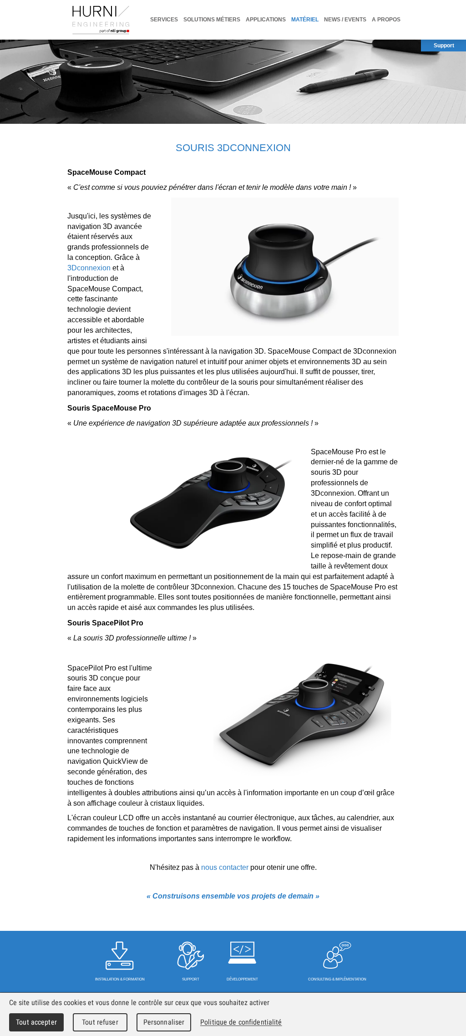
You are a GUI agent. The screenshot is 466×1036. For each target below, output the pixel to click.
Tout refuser (100, 1022)
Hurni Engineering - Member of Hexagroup (100, 20)
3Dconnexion (89, 268)
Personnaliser (164, 1022)
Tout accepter (36, 1022)
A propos (386, 19)
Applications (266, 19)
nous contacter (225, 867)
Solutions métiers (211, 19)
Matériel (305, 19)
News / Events (345, 19)
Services (164, 19)
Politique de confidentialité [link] (241, 1022)
